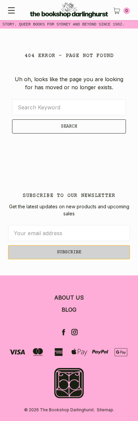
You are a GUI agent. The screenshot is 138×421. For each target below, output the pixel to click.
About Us (69, 297)
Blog (69, 309)
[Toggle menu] (10, 10)
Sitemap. (105, 409)
